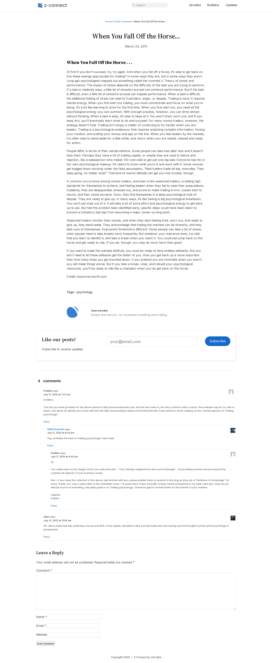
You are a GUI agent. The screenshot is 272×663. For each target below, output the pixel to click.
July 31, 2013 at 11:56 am (57, 520)
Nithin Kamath (55, 429)
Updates (231, 5)
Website (41, 634)
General (127, 21)
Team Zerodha (99, 310)
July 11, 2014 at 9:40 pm (64, 456)
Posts (117, 21)
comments (52, 381)
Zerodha (195, 5)
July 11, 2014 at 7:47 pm (56, 394)
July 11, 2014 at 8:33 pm (60, 432)
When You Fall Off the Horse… (136, 36)
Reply (46, 421)
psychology (84, 292)
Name (41, 617)
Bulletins (213, 5)
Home (108, 21)
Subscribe (218, 341)
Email (41, 626)
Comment (44, 570)
